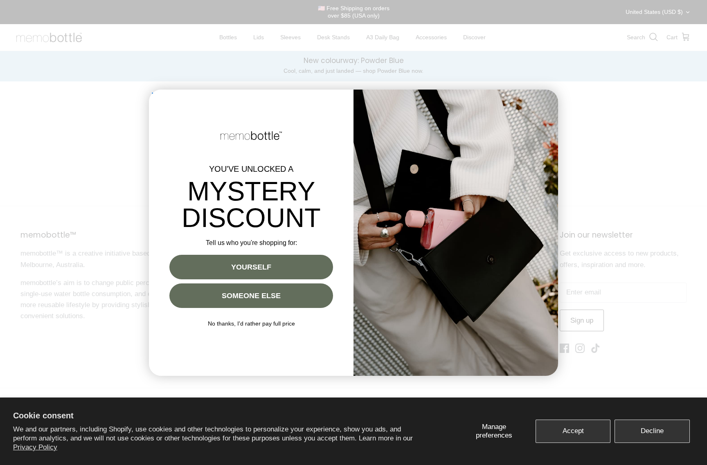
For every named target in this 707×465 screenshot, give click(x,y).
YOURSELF (251, 267)
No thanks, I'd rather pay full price (251, 323)
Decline (652, 431)
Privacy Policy (35, 447)
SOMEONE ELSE (251, 296)
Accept (573, 431)
